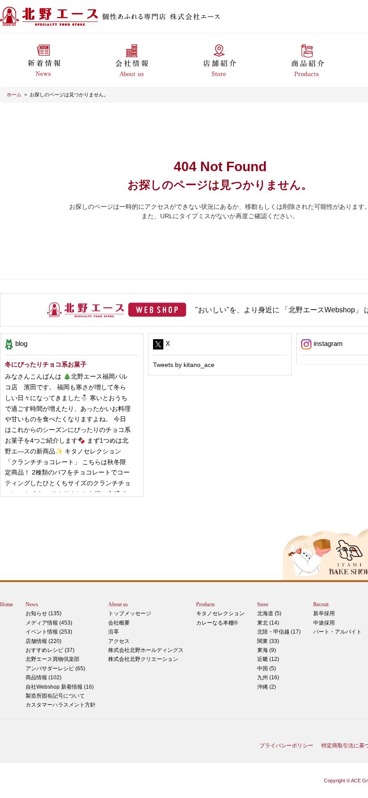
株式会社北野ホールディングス (146, 650)
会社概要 (119, 623)
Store (262, 604)
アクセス (119, 641)
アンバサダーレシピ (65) (55, 663)
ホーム (14, 94)
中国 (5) (266, 668)
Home (6, 604)
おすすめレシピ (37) (50, 650)
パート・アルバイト (337, 632)
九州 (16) (268, 677)
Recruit (321, 604)
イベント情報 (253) (49, 632)
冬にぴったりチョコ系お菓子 (46, 364)
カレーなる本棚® (217, 623)
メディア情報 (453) (49, 623)
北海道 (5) (269, 613)
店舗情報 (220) (43, 641)
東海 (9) (266, 650)
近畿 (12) (268, 659)
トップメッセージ (129, 613)
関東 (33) (268, 641)
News (32, 604)
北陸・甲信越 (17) (279, 632)
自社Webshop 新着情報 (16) (60, 687)
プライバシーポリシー (286, 745)
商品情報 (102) (43, 677)
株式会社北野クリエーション (143, 659)
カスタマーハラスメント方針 (61, 705)
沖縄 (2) (266, 687)
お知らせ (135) (43, 613)
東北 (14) (268, 623)
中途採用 (324, 623)
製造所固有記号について (55, 696)
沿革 (113, 632)
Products (205, 604)
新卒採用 (324, 613)
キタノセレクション (220, 613)
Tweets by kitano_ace (184, 364)
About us (118, 604)
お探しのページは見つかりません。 (69, 94)
